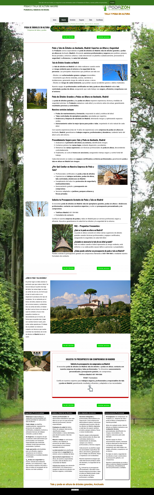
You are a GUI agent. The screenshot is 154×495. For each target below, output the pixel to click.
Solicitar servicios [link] (103, 37)
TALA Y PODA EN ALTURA (117, 14)
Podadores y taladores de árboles (36, 10)
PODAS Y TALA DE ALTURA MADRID (41, 6)
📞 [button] (80, 467)
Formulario (93, 378)
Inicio (54, 20)
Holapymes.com (83, 490)
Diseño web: (75, 490)
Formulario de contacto (65, 215)
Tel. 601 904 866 (68, 37)
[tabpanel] (37, 28)
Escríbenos (99, 20)
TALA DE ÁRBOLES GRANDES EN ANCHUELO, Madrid (90, 28)
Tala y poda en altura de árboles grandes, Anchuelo (77, 484)
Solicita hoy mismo (59, 465)
